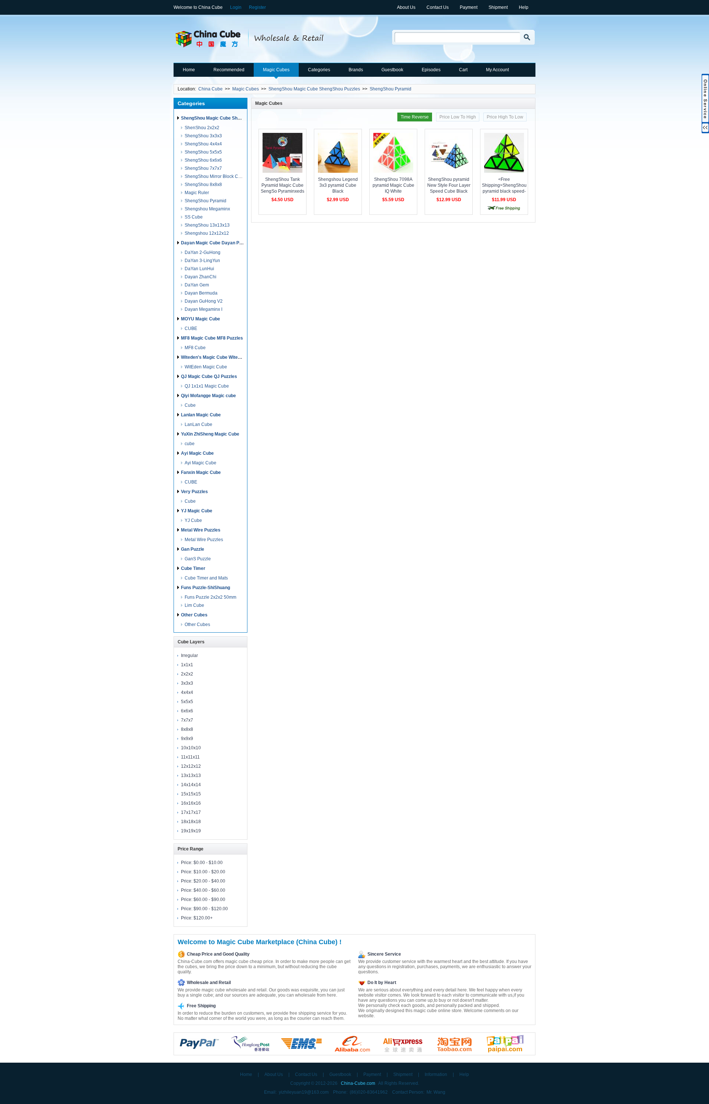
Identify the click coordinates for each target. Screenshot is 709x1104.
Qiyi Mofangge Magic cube (208, 395)
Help (523, 7)
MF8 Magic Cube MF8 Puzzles (212, 338)
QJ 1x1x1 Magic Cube (207, 386)
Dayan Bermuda (201, 293)
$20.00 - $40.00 (209, 881)
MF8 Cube (195, 347)
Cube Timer (193, 568)
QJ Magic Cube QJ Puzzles (209, 376)
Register (257, 7)
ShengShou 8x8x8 (203, 184)
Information (436, 1074)
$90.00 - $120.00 (210, 908)
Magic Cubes (276, 69)
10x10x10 (191, 747)
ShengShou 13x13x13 (207, 225)
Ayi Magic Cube (197, 453)
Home (189, 69)
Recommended (228, 69)
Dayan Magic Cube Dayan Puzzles (217, 242)
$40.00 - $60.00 (209, 890)
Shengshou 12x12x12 (207, 233)
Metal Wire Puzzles (200, 530)
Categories (319, 69)
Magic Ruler (197, 192)
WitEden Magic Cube (206, 366)
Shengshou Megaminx (207, 208)
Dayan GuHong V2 (204, 301)
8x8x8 (187, 729)
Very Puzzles (194, 491)
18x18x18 (191, 821)
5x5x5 (187, 701)
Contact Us (438, 7)
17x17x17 (191, 812)
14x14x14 (191, 784)
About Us (406, 7)
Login (236, 7)
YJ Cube (193, 520)
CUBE (191, 328)
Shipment (498, 7)
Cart (463, 69)
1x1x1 (187, 664)
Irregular (189, 655)
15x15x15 (191, 794)
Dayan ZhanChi (200, 276)
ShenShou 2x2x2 (202, 127)
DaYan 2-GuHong (202, 252)
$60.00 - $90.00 (209, 899)
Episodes (431, 69)
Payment (468, 7)
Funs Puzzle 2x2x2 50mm (210, 597)
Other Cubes (194, 615)
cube (190, 443)
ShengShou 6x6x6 (203, 160)
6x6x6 (187, 710)
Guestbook (392, 69)
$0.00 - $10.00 (208, 862)
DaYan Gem (197, 285)
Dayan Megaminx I (203, 309)
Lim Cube (194, 605)
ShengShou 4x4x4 (203, 144)
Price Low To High (457, 117)
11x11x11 (190, 757)
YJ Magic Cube (196, 510)
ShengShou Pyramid (390, 89)
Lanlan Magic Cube (201, 414)
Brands (356, 69)
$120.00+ (203, 918)
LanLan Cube (198, 424)
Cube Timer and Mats (206, 578)
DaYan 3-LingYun (202, 260)
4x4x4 (187, 692)
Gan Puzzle (192, 549)
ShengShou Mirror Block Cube (215, 176)
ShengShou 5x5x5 (203, 152)
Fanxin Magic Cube (201, 472)
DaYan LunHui (199, 268)
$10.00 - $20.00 (209, 871)
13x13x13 (191, 775)
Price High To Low (505, 117)
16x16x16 (191, 803)
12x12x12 (191, 766)
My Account (497, 69)
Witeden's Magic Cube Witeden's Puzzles (224, 357)
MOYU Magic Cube (200, 318)
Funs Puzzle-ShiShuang (205, 587)
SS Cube (194, 217)
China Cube (210, 89)
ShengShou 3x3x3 (203, 135)
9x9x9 (187, 738)
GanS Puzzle (198, 558)
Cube (190, 405)
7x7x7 (187, 720)
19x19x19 (191, 830)
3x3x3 (187, 683)
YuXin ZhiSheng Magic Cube (210, 434)
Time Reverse (415, 117)
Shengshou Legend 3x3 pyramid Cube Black (338, 185)
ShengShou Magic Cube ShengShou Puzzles (314, 89)
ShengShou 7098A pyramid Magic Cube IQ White (393, 185)
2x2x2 (187, 674)
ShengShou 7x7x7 (203, 168)
